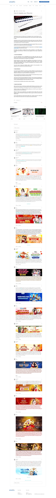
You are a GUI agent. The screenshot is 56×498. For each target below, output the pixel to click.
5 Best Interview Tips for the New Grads (27, 116)
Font (33, 5)
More (40, 5)
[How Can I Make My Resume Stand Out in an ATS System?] (40, 111)
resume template (25, 5)
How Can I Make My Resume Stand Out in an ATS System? (40, 116)
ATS (14, 5)
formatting (36, 5)
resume (17, 5)
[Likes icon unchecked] (16, 140)
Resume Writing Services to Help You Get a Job (15, 116)
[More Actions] (41, 132)
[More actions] (41, 10)
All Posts (11, 5)
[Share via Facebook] (14, 100)
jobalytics (30, 5)
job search (20, 5)
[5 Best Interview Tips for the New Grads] (28, 111)
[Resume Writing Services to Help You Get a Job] (15, 111)
